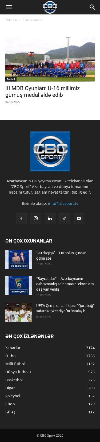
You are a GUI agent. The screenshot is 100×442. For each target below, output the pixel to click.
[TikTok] (64, 218)
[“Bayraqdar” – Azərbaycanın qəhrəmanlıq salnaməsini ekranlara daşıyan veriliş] (18, 285)
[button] (9, 7)
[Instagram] (35, 218)
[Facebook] (21, 218)
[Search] (92, 7)
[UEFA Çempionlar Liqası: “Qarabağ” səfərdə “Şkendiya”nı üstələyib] (18, 312)
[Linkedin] (50, 218)
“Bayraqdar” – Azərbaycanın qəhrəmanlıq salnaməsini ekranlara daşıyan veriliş (65, 283)
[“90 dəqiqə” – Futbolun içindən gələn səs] (18, 259)
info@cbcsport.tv (63, 203)
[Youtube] (79, 218)
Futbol (11, 79)
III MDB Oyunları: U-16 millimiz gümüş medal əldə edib (42, 91)
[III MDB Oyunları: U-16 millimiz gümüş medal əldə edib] (50, 59)
